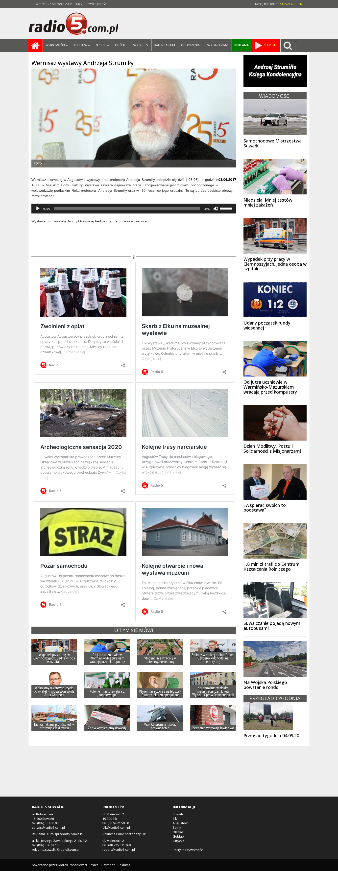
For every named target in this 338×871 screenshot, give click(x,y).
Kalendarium (164, 45)
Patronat (108, 865)
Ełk (175, 818)
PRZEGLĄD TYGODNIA (274, 698)
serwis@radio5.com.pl (48, 827)
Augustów (180, 823)
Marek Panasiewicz (73, 865)
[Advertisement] (169, 777)
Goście (120, 45)
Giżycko (178, 841)
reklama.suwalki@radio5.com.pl (55, 849)
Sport (101, 45)
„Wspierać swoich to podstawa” (264, 507)
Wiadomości (55, 45)
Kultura (80, 45)
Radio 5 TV (140, 45)
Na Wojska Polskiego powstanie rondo (265, 684)
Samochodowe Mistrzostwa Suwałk (272, 143)
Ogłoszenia (190, 45)
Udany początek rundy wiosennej (266, 325)
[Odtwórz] (37, 208)
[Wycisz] (215, 208)
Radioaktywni (217, 45)
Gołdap (178, 836)
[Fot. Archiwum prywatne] (133, 118)
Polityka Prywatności (188, 849)
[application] (133, 208)
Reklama (124, 865)
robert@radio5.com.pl (118, 849)
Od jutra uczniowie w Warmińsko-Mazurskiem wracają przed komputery (270, 387)
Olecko (178, 832)
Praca (94, 865)
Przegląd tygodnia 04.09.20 (271, 735)
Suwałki (178, 814)
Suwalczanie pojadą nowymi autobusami (272, 625)
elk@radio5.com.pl (116, 827)
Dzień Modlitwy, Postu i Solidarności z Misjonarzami (272, 448)
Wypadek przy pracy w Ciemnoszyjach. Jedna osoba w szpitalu (275, 264)
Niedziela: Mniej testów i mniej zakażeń (268, 202)
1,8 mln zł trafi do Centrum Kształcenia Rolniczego (271, 566)
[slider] (227, 208)
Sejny (177, 827)
